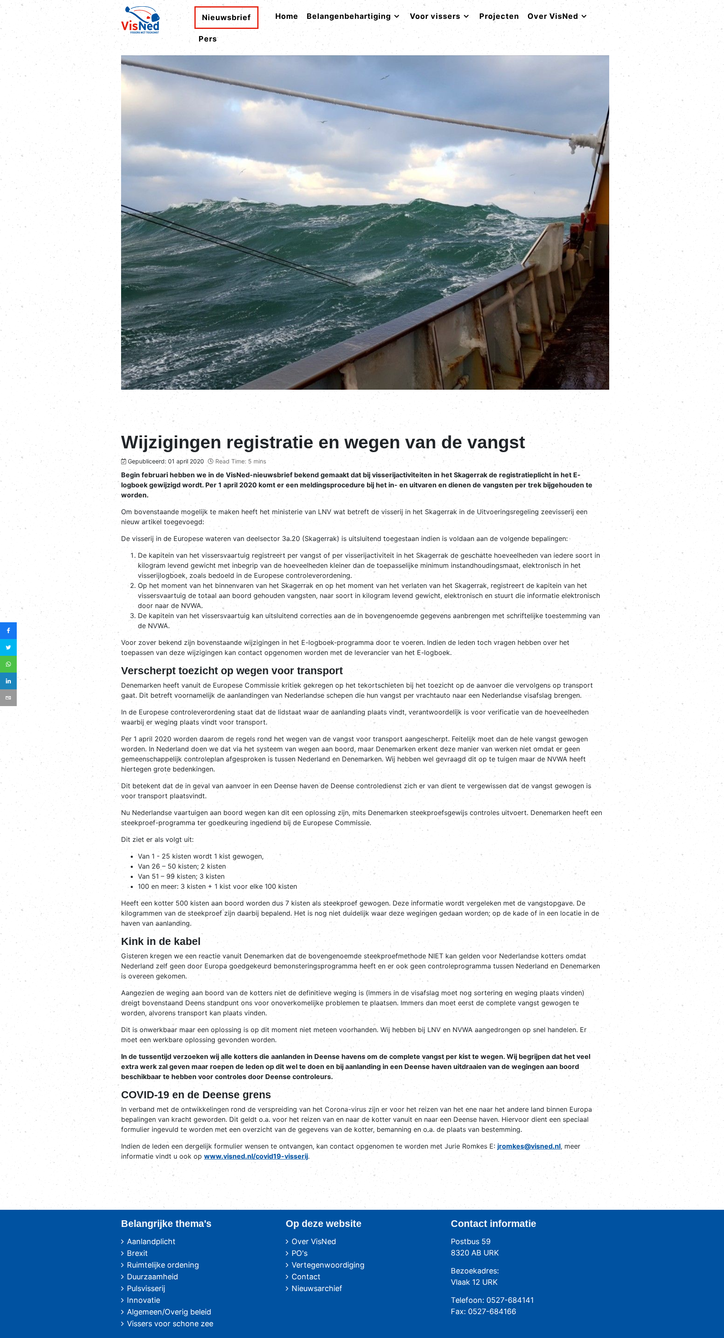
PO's (300, 1253)
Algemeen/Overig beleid (169, 1311)
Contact (306, 1276)
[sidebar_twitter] (8, 647)
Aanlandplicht (151, 1241)
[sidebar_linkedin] (8, 681)
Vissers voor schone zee (170, 1323)
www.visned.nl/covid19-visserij (256, 1156)
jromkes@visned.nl (529, 1146)
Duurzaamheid (152, 1276)
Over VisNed (314, 1241)
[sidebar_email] (8, 697)
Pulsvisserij (146, 1288)
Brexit (137, 1253)
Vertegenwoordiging (328, 1264)
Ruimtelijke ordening (163, 1264)
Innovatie (143, 1300)
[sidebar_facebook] (8, 630)
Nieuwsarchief (317, 1288)
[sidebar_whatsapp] (8, 664)
